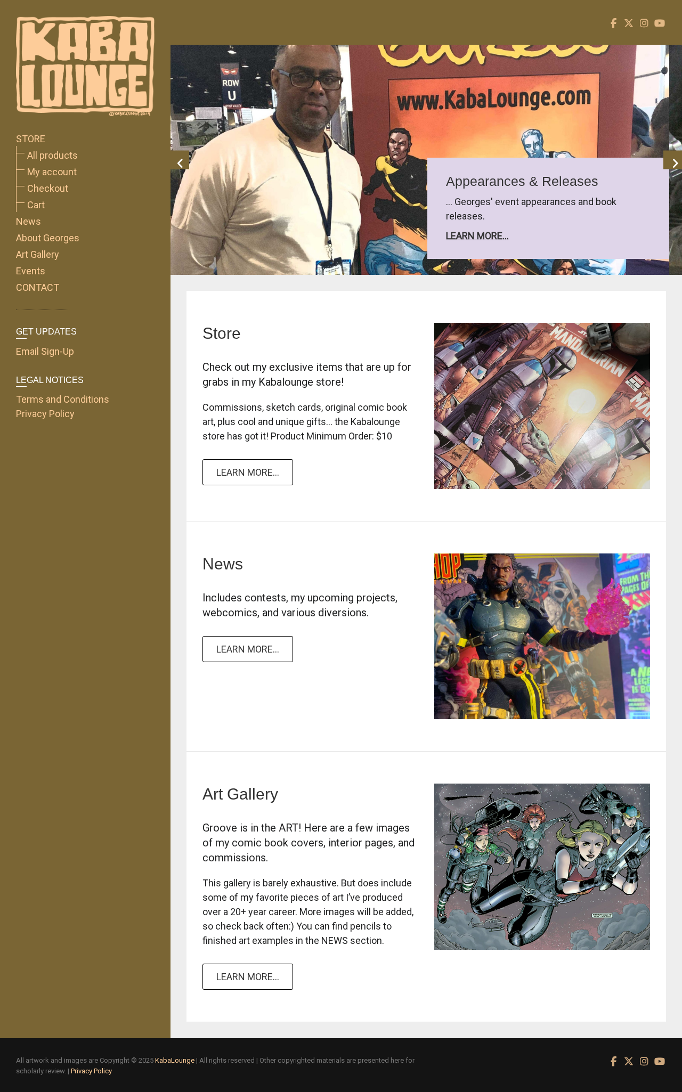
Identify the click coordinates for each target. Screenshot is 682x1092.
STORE (30, 138)
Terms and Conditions (62, 399)
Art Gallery (37, 254)
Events (30, 270)
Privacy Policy (45, 413)
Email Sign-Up (45, 351)
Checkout (47, 188)
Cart (36, 204)
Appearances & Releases (535, 181)
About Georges (47, 237)
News (28, 221)
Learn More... (490, 235)
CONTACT (37, 287)
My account (52, 171)
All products (52, 155)
